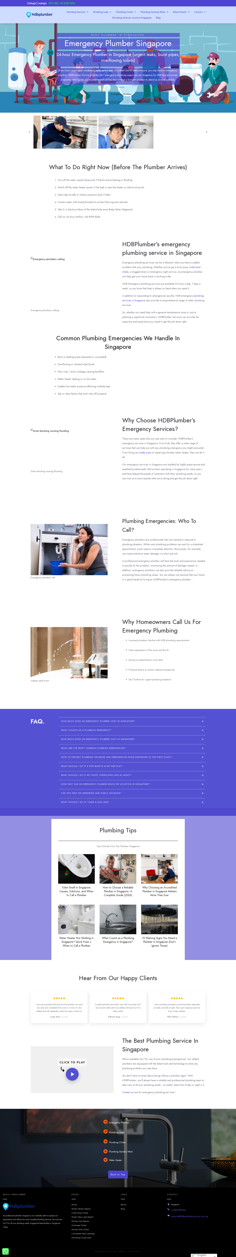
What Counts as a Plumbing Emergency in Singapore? (118, 940)
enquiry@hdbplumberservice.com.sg (189, 1216)
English (201, 1255)
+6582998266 (178, 1210)
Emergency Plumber (119, 1122)
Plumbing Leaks (116, 1132)
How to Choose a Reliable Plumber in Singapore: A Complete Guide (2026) (118, 891)
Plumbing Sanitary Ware (121, 1151)
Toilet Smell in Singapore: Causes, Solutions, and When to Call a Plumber (76, 891)
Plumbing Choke (117, 1142)
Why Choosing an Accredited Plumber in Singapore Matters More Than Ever (159, 891)
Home (121, 87)
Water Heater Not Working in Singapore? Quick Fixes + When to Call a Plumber (76, 942)
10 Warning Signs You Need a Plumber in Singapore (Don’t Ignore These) (159, 942)
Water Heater (115, 1160)
